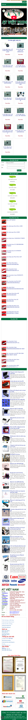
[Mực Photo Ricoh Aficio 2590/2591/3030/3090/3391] (3, 264)
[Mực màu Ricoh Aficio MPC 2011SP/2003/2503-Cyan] (3, 363)
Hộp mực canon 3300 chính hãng (16, 463)
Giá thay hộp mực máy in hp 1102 (17, 381)
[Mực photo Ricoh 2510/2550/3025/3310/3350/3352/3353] (3, 288)
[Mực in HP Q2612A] (3, 221)
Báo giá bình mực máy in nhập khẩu (17, 399)
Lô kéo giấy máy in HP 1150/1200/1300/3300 (7, 115)
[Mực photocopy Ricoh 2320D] (3, 233)
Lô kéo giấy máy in (14, 38)
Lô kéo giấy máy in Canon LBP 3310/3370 (20, 66)
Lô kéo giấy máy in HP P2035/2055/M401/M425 (20, 99)
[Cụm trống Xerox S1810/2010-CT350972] (3, 239)
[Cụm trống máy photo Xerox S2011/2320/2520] (3, 357)
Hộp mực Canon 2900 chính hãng (17, 481)
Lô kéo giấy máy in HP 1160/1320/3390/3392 (7, 66)
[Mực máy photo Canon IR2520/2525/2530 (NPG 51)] (3, 339)
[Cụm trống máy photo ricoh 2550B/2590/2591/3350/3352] (3, 307)
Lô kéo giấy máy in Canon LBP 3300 (7, 99)
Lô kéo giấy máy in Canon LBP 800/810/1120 (20, 50)
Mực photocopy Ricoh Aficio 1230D (14, 226)
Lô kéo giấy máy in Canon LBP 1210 (7, 147)
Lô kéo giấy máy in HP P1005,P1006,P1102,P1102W (7, 50)
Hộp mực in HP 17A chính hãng (16, 408)
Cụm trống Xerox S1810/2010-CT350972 (16, 238)
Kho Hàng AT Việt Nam (15, 454)
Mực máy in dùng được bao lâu (16, 536)
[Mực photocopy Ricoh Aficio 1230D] (3, 227)
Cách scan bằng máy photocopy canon (18, 545)
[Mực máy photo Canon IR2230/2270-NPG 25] (3, 276)
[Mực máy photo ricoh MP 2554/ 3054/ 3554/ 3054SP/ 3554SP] (3, 351)
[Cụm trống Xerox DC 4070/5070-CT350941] (3, 252)
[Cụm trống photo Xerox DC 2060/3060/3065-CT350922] (3, 313)
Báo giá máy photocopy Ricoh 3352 (17, 564)
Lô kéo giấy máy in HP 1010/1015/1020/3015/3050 (20, 83)
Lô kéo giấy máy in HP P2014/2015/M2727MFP (7, 132)
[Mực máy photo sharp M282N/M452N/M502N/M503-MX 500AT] (3, 345)
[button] (3, 31)
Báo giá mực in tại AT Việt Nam (16, 472)
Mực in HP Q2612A (11, 220)
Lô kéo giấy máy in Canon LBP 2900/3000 (20, 115)
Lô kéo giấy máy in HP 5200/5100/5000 (7, 82)
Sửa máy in (4, 635)
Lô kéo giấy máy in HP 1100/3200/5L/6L (20, 131)
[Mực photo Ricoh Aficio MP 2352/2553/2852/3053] (3, 295)
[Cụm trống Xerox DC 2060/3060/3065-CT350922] (3, 246)
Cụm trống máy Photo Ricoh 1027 (14, 256)
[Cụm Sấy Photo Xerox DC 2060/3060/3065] (3, 301)
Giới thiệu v (5, 638)
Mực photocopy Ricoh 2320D (13, 232)
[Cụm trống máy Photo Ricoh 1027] (3, 258)
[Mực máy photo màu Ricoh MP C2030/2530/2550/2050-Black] (3, 282)
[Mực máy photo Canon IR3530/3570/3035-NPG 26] (3, 270)
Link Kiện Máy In (5, 38)
